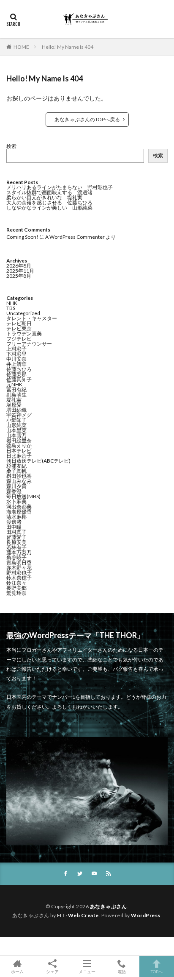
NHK (11, 303)
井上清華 (16, 364)
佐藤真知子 (19, 379)
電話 (121, 971)
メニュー (87, 971)
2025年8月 (18, 276)
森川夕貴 (16, 486)
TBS (10, 308)
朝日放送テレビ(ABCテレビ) (38, 461)
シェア (52, 971)
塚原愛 (14, 405)
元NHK (14, 384)
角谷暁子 (16, 557)
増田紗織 (16, 410)
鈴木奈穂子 (19, 578)
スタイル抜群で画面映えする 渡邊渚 (49, 192)
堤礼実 (14, 399)
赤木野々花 (19, 567)
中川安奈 (16, 359)
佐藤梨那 (16, 374)
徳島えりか (19, 445)
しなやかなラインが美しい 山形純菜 (49, 207)
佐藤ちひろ (19, 369)
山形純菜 (16, 425)
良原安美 (16, 542)
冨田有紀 (16, 389)
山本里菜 (16, 430)
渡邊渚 (14, 522)
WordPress (145, 915)
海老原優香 (19, 511)
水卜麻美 (16, 501)
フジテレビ (19, 338)
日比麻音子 (19, 455)
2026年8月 (18, 265)
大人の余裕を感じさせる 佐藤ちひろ (49, 202)
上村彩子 (16, 349)
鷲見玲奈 (16, 593)
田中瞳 (14, 527)
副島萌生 (16, 394)
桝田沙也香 (19, 476)
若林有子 (16, 547)
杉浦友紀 (16, 466)
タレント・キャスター (31, 318)
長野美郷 (16, 588)
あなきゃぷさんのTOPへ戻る (87, 119)
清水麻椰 (16, 517)
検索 (11, 146)
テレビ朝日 (19, 323)
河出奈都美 (19, 506)
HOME (21, 47)
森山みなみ (19, 481)
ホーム (17, 971)
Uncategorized (23, 313)
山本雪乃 (16, 435)
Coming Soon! (22, 237)
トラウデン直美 (24, 333)
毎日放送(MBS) (23, 496)
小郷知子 (16, 420)
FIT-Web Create (78, 915)
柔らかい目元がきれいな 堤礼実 (44, 197)
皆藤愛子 (16, 537)
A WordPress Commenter (75, 237)
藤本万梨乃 (19, 552)
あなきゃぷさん (108, 906)
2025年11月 (20, 271)
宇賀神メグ (19, 415)
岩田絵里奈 (19, 440)
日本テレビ (19, 450)
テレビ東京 (19, 328)
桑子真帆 (16, 471)
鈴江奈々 (16, 583)
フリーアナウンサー (29, 344)
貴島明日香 (19, 562)
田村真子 (16, 532)
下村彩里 (16, 354)
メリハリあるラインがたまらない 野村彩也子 (59, 187)
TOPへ (157, 971)
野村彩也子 (19, 572)
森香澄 (14, 491)
